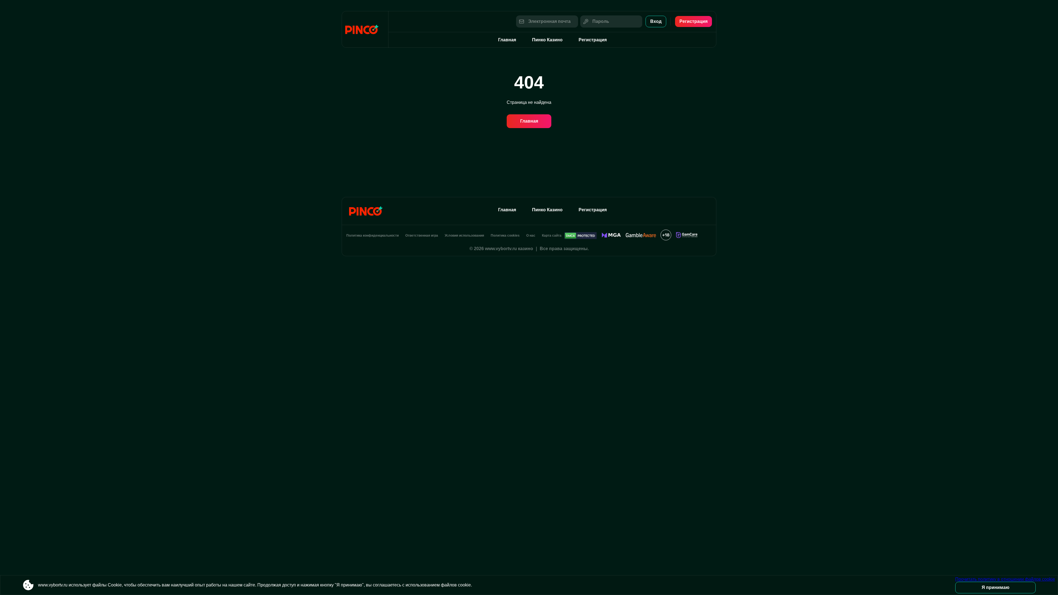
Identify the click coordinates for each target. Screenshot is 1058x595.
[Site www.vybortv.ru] (365, 29)
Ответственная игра (421, 235)
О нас (530, 235)
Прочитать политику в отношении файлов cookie (1005, 579)
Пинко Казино (547, 39)
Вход (656, 21)
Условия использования (464, 235)
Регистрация (693, 21)
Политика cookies (505, 235)
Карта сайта (552, 235)
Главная (507, 39)
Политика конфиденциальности (372, 235)
